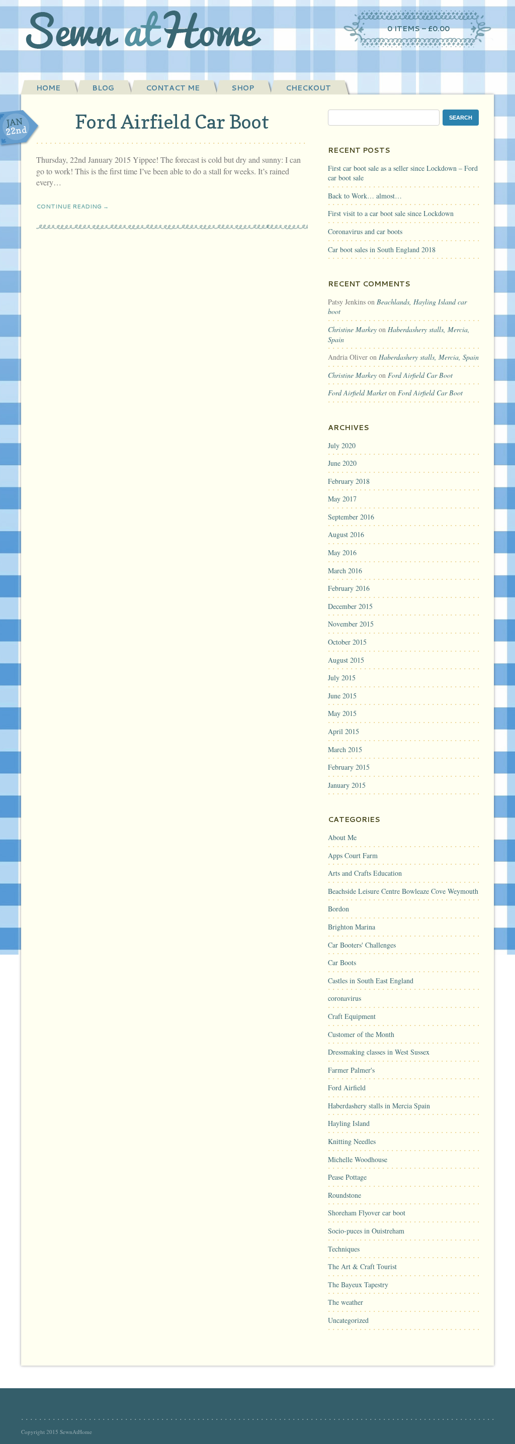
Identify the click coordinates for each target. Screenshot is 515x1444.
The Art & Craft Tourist (362, 1266)
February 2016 (349, 588)
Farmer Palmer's (351, 1070)
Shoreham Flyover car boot (366, 1212)
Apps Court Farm (353, 855)
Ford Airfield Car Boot (172, 121)
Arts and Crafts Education (365, 873)
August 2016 (346, 534)
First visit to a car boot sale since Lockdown (391, 213)
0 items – (418, 29)
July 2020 (342, 445)
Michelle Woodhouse (357, 1159)
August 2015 (346, 660)
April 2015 (343, 731)
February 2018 (349, 481)
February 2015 (349, 767)
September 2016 (351, 517)
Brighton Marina (351, 927)
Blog (103, 88)
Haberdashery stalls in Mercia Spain (379, 1105)
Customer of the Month (361, 1034)
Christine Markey (352, 329)
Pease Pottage (347, 1177)
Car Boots (342, 962)
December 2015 (350, 606)
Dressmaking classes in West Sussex (379, 1052)
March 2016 (345, 570)
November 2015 (351, 624)
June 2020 (342, 463)
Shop (242, 88)
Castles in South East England (370, 980)
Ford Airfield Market (357, 392)
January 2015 (347, 785)
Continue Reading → (72, 206)
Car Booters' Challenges (362, 945)
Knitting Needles (352, 1141)
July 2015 (342, 677)
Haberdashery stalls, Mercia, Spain (429, 357)
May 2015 (342, 713)
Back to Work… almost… (365, 195)
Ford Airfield (347, 1087)
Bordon (338, 908)
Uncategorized (348, 1320)
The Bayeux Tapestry (358, 1284)
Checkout (308, 88)
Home (48, 88)
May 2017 (342, 498)
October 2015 (347, 642)
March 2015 (345, 749)
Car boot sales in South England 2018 (382, 249)
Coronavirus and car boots (365, 231)
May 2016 (342, 552)
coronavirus (344, 998)
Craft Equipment (352, 1016)
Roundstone (344, 1195)
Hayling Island (349, 1123)
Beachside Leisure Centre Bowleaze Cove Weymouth (403, 891)
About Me (342, 837)
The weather (345, 1302)
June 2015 (342, 695)
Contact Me (173, 88)
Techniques (344, 1249)
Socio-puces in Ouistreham (366, 1230)
